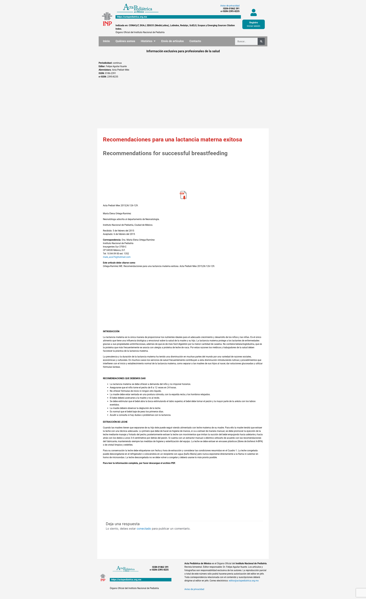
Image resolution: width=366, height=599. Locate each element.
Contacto (195, 41)
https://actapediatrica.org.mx (132, 16)
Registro (253, 22)
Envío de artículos (172, 41)
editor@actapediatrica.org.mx (244, 580)
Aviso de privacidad (229, 5)
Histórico (146, 41)
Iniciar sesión (253, 26)
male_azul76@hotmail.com (117, 257)
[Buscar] (261, 41)
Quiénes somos (125, 41)
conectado (144, 528)
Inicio (106, 41)
